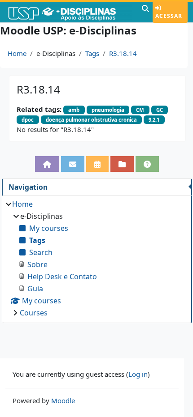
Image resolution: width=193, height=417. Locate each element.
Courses (34, 313)
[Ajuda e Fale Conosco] (147, 164)
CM (140, 109)
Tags (92, 53)
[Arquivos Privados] (122, 164)
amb (73, 109)
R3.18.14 (123, 53)
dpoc (28, 119)
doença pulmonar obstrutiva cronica (91, 119)
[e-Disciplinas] (69, 12)
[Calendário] (97, 164)
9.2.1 (154, 119)
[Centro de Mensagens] (72, 164)
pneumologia (108, 109)
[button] (145, 12)
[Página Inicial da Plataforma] (47, 164)
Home (17, 53)
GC (159, 109)
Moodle (63, 400)
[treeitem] (96, 258)
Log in (138, 374)
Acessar (168, 16)
